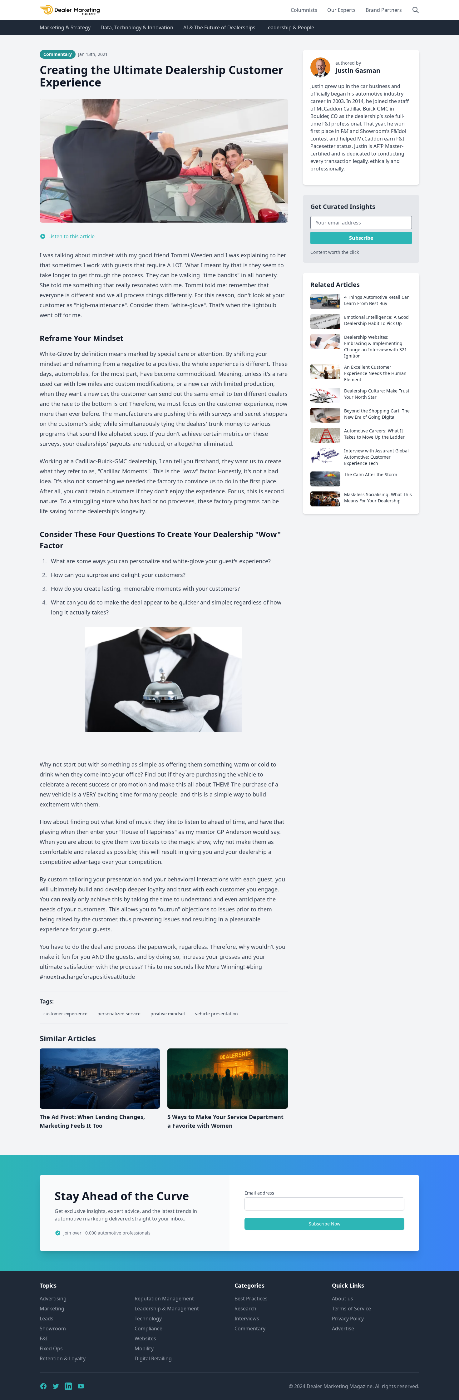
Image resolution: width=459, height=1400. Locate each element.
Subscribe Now (324, 1224)
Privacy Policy (348, 1318)
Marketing (52, 1308)
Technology (148, 1318)
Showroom (53, 1328)
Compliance (148, 1328)
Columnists (304, 10)
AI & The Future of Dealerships (219, 27)
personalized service (119, 1014)
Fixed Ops (51, 1348)
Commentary (249, 1328)
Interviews (246, 1318)
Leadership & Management (167, 1308)
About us (342, 1298)
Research (245, 1308)
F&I (43, 1338)
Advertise (343, 1328)
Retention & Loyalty (63, 1358)
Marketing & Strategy (65, 27)
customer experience (65, 1014)
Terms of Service (351, 1308)
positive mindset (168, 1014)
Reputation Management (164, 1298)
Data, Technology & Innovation (137, 27)
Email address (259, 1193)
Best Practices (251, 1298)
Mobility (144, 1348)
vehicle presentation (216, 1014)
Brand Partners (384, 10)
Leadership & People (289, 27)
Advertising (53, 1298)
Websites (145, 1338)
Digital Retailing (153, 1358)
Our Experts (341, 10)
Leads (46, 1318)
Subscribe (361, 237)
